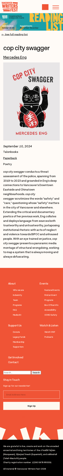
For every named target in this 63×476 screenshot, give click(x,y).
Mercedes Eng (15, 57)
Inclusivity (17, 295)
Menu (55, 7)
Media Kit (17, 315)
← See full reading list (14, 34)
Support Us (14, 325)
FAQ (15, 310)
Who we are (18, 290)
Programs (17, 305)
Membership (18, 342)
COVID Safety (50, 315)
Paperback (10, 158)
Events (44, 283)
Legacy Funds (19, 337)
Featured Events (52, 290)
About (12, 283)
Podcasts (48, 337)
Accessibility (50, 310)
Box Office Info (51, 305)
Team (15, 300)
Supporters (18, 346)
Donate (16, 332)
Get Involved (15, 357)
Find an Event (50, 295)
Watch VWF (49, 332)
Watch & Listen (49, 325)
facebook (23, 417)
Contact (13, 362)
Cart (45, 7)
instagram (10, 417)
